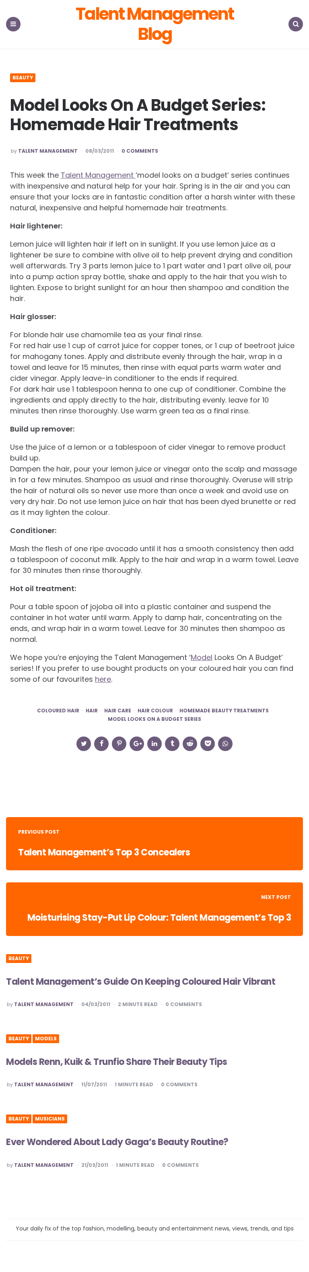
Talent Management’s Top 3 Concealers (104, 852)
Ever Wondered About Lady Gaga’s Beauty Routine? (117, 1142)
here (103, 679)
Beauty (22, 78)
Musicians (50, 1119)
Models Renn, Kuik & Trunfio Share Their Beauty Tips (116, 1062)
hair (92, 711)
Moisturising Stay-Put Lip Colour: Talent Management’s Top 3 (159, 917)
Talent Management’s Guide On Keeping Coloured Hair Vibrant (140, 981)
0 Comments (140, 151)
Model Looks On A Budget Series (154, 719)
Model (201, 657)
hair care (117, 711)
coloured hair (58, 711)
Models (46, 1039)
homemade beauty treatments (224, 711)
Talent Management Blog (154, 24)
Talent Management (48, 151)
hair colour (155, 711)
